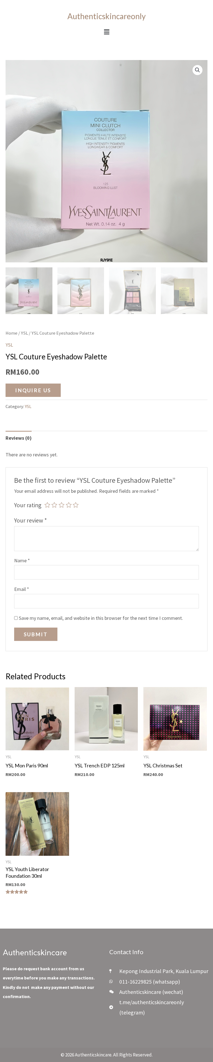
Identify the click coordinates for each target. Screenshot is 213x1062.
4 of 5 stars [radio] (69, 505)
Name (22, 560)
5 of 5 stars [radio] (76, 505)
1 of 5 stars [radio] (47, 505)
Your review (30, 520)
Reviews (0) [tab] (19, 438)
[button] (106, 32)
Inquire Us (33, 390)
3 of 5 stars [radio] (62, 505)
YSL (24, 333)
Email (21, 589)
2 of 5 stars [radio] (54, 505)
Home (11, 333)
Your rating (27, 505)
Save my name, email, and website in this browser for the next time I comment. (101, 618)
